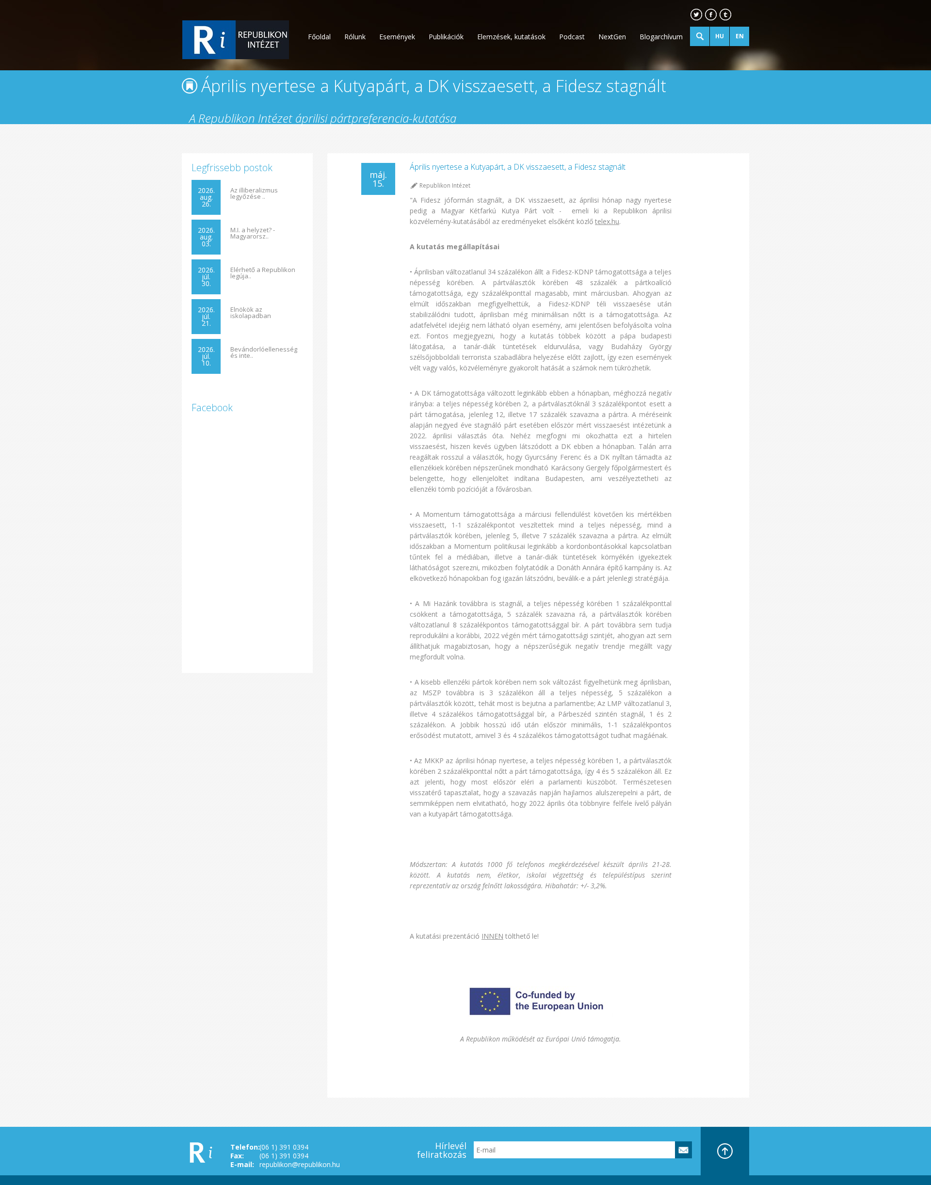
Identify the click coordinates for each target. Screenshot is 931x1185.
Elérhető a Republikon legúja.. (262, 273)
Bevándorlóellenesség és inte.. (263, 352)
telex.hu (607, 221)
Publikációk (446, 36)
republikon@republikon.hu (299, 1164)
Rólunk (355, 36)
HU (719, 36)
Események (397, 36)
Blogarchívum (661, 36)
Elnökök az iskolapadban (250, 312)
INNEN (492, 936)
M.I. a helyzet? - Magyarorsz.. (252, 233)
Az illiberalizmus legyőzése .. (254, 193)
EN (740, 36)
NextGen (612, 36)
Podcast (572, 36)
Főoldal (319, 36)
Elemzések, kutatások (511, 36)
